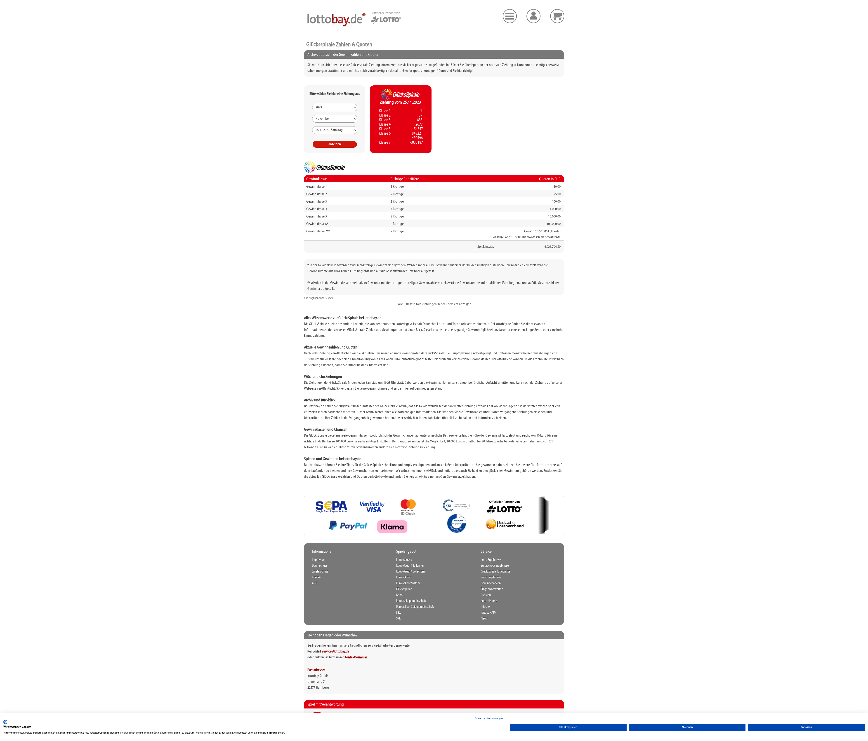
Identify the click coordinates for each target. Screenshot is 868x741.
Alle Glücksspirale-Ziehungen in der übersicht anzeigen (434, 304)
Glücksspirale (404, 589)
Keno (399, 595)
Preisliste (486, 595)
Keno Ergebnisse (491, 577)
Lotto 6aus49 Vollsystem (411, 571)
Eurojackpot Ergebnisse (495, 566)
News (484, 618)
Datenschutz (319, 566)
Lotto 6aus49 (404, 560)
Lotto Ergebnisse (491, 560)
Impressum (319, 560)
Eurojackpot (403, 577)
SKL (398, 618)
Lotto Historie (489, 601)
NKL (398, 613)
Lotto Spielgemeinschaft (411, 601)
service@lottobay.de (335, 651)
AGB (314, 583)
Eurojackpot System (408, 583)
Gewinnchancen (491, 583)
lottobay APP (488, 613)
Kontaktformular (355, 657)
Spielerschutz (320, 571)
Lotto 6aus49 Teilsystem (410, 566)
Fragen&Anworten (492, 589)
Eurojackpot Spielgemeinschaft (415, 607)
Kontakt (316, 577)
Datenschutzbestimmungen (489, 718)
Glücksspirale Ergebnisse (495, 571)
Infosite (485, 607)
